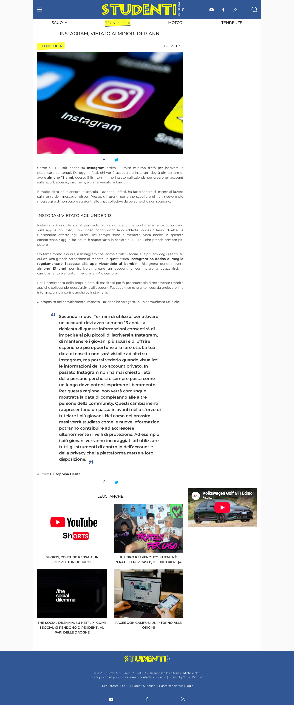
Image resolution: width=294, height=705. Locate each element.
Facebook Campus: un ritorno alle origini (148, 625)
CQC (125, 686)
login (190, 686)
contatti (145, 677)
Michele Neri (191, 673)
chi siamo (160, 677)
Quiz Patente (110, 686)
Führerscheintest (171, 686)
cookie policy (112, 677)
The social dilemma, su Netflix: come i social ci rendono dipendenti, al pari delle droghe (72, 627)
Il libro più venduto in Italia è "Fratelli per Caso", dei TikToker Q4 (148, 559)
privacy (95, 677)
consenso (130, 677)
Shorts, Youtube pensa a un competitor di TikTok (72, 559)
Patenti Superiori (143, 686)
